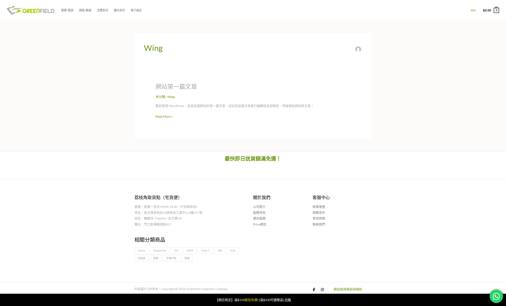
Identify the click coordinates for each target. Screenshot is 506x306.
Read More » (164, 116)
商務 (155, 258)
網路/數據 (85, 10)
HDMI (190, 250)
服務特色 (259, 212)
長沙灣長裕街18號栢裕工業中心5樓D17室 (173, 212)
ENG (473, 10)
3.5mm (141, 250)
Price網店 (259, 224)
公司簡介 (259, 206)
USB (219, 250)
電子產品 (136, 10)
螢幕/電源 (67, 10)
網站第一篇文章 (176, 86)
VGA (232, 250)
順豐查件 (318, 212)
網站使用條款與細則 (348, 289)
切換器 (141, 258)
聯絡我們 (318, 224)
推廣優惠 (318, 206)
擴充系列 (119, 10)
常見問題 (318, 218)
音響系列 (102, 10)
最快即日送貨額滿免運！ (253, 158)
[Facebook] (314, 289)
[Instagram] (322, 289)
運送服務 (259, 218)
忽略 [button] (288, 300)
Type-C (205, 250)
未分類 (160, 97)
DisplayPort (159, 250)
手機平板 (171, 258)
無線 (187, 258)
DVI (176, 250)
